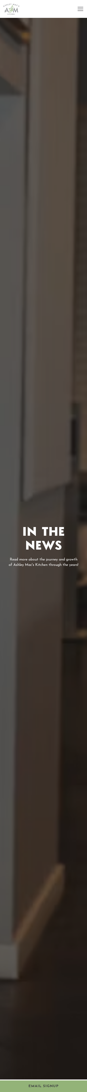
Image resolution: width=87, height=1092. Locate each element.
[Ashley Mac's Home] (11, 9)
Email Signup (43, 1086)
